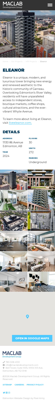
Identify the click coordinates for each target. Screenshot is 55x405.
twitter (4, 392)
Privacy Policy (35, 384)
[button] (27, 316)
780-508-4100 (13, 362)
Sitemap (7, 384)
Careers (19, 384)
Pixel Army (39, 398)
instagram (9, 392)
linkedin (6, 392)
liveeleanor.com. (20, 122)
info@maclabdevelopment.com (22, 365)
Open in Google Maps (32, 338)
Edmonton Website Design (16, 398)
